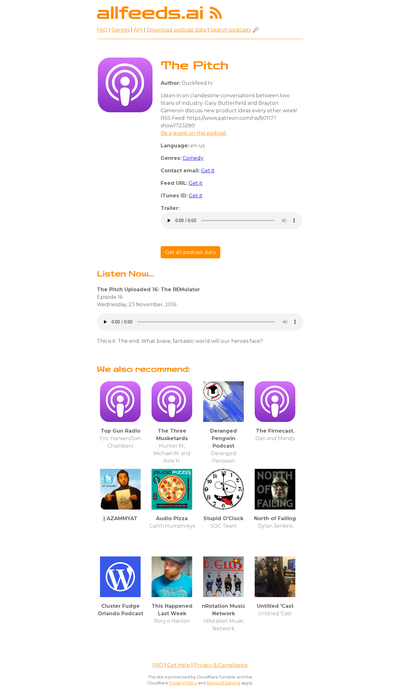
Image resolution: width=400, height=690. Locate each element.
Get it (208, 171)
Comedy (192, 158)
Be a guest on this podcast (194, 133)
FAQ (102, 30)
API (138, 30)
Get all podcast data (190, 252)
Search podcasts (230, 30)
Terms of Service (223, 683)
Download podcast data (176, 30)
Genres (121, 30)
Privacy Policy (183, 683)
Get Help (178, 665)
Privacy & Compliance (221, 665)
